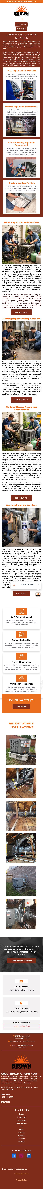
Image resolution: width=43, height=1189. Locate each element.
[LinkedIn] (28, 1155)
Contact (21, 1132)
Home (21, 1114)
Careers (21, 1136)
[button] (22, 19)
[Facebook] (14, 1155)
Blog (21, 1126)
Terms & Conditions (21, 1174)
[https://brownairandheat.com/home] (21, 1062)
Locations (21, 1139)
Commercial (21, 1120)
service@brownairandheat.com (21, 990)
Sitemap (21, 1142)
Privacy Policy (21, 1180)
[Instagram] (21, 1155)
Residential (22, 1117)
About (21, 1129)
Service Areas (21, 1123)
